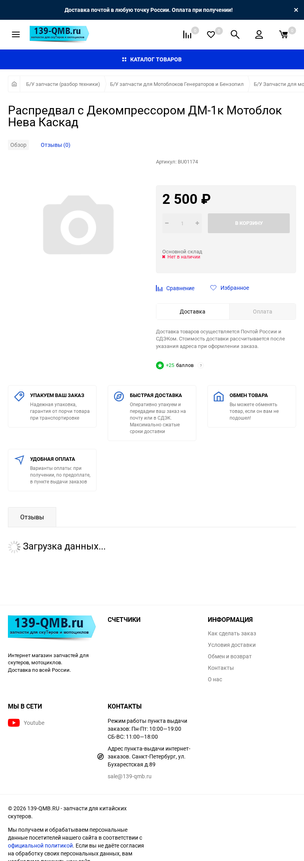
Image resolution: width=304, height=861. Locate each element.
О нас (215, 679)
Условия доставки (232, 645)
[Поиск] (235, 34)
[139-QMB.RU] (52, 629)
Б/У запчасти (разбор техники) (63, 83)
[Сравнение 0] (187, 34)
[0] (283, 34)
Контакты (221, 668)
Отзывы (32, 517)
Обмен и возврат (230, 656)
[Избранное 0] (211, 34)
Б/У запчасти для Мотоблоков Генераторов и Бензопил (177, 83)
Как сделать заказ (232, 633)
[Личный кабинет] (259, 34)
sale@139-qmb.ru (130, 776)
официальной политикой (40, 845)
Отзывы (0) (55, 144)
